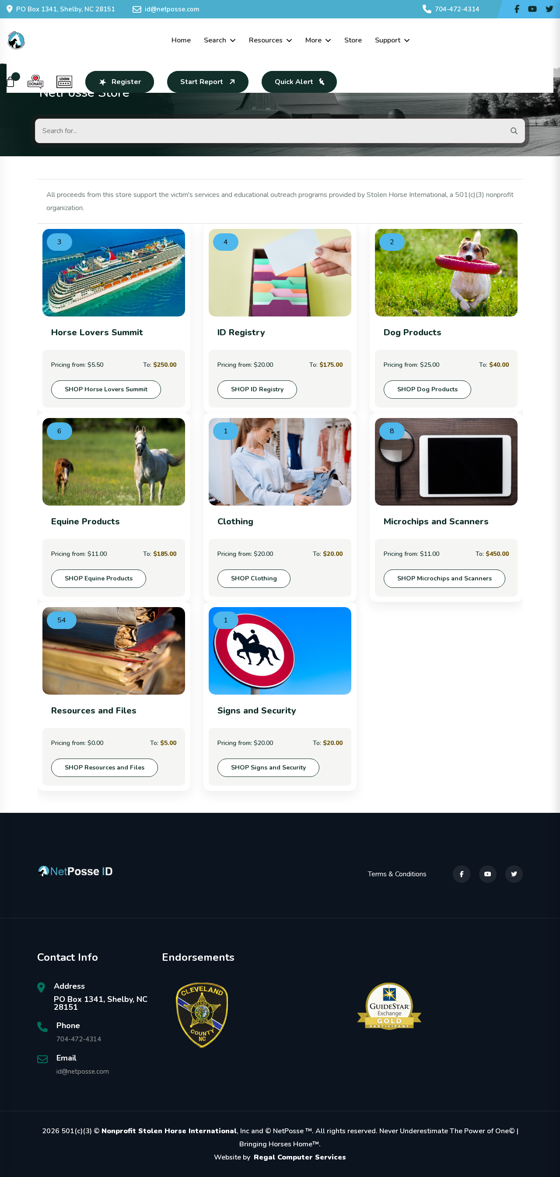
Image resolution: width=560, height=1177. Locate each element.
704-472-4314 (457, 9)
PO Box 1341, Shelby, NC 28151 (65, 9)
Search (215, 40)
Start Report (201, 82)
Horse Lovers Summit (97, 332)
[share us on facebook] (516, 9)
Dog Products (412, 332)
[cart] (10, 82)
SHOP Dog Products (427, 389)
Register (126, 82)
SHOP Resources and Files (104, 767)
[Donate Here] (35, 82)
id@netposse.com (172, 9)
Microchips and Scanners (436, 521)
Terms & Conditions (397, 874)
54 (61, 620)
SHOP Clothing (254, 578)
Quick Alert (294, 82)
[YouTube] (488, 874)
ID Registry (241, 332)
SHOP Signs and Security (268, 767)
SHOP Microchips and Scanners (444, 578)
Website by (280, 1157)
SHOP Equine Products (99, 578)
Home (181, 40)
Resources (266, 40)
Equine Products (85, 521)
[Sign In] (64, 82)
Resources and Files (93, 711)
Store (353, 40)
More (313, 40)
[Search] (514, 130)
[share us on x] (549, 9)
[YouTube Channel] (532, 9)
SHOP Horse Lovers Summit (106, 389)
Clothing (235, 521)
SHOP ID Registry (257, 389)
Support (387, 40)
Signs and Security (256, 711)
